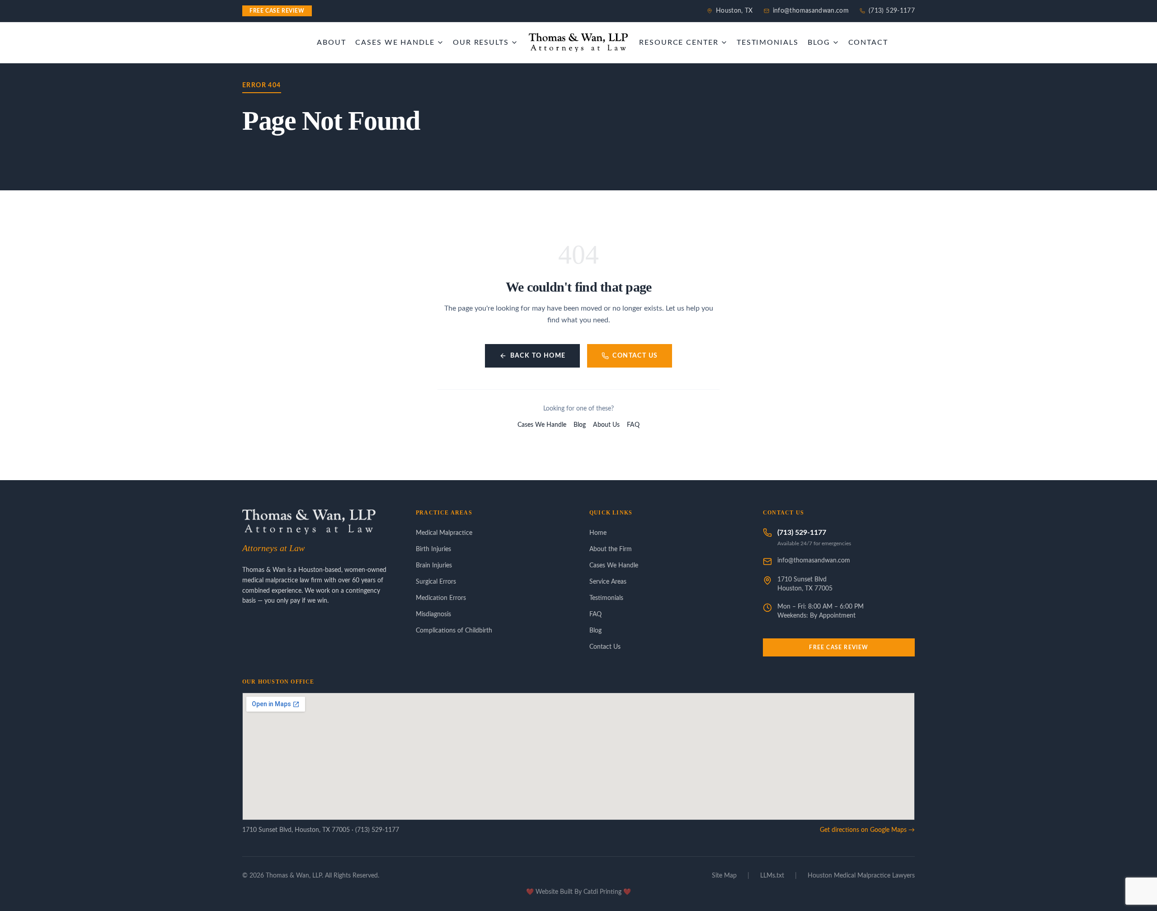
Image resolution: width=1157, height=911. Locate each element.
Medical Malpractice (444, 533)
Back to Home (538, 356)
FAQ (633, 425)
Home (598, 533)
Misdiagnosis (433, 614)
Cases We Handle (541, 425)
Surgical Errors (436, 582)
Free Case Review (838, 647)
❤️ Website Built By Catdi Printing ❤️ (578, 892)
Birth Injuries (433, 549)
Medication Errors (441, 598)
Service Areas (607, 582)
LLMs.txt (772, 876)
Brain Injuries (434, 565)
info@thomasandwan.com (811, 11)
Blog (580, 425)
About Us (606, 425)
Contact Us (635, 356)
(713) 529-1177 (892, 11)
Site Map (724, 876)
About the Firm (610, 549)
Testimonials (606, 598)
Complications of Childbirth (454, 631)
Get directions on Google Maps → (867, 830)
